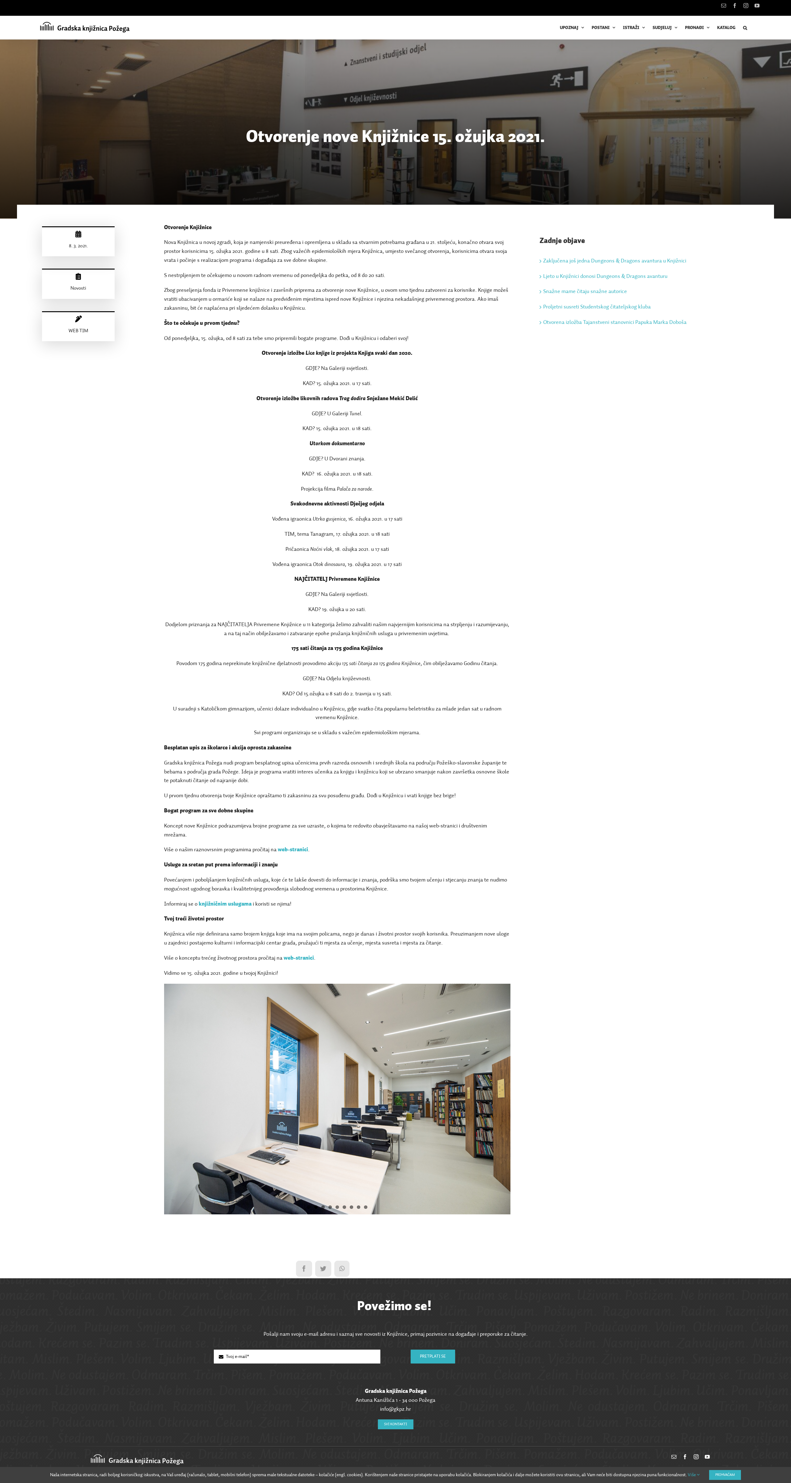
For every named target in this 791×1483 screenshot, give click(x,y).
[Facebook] (304, 1269)
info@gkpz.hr (395, 1409)
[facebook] (685, 1456)
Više (692, 1475)
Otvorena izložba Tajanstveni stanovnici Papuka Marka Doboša (615, 322)
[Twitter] (323, 1269)
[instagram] (696, 1456)
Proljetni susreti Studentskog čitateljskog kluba (597, 307)
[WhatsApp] (341, 1269)
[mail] (673, 1456)
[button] (745, 27)
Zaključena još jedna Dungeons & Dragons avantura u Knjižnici (614, 261)
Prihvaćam (725, 1475)
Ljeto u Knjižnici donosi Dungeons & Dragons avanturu (605, 276)
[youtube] (707, 1456)
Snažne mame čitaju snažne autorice (585, 291)
